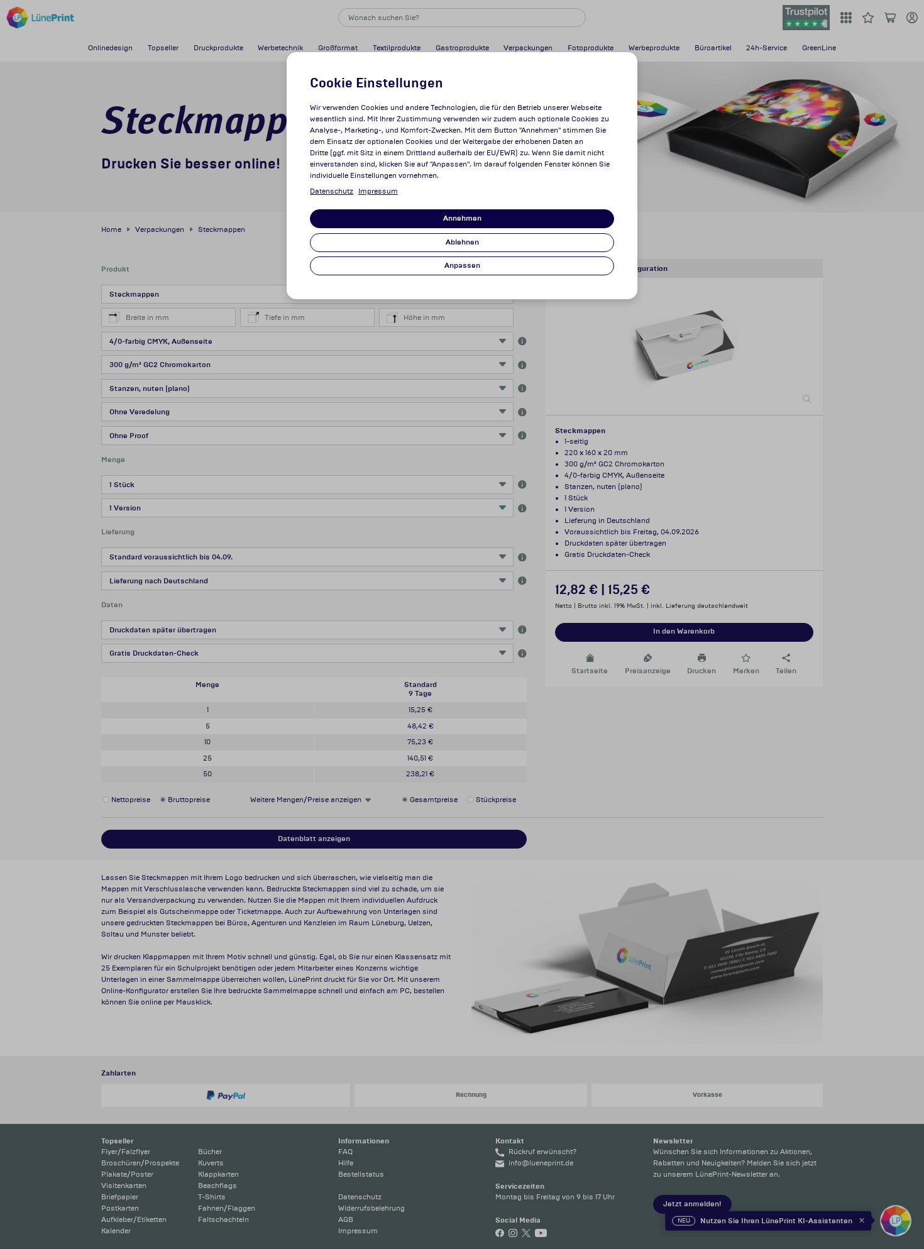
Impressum (378, 191)
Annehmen (462, 218)
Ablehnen (462, 242)
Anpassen (462, 265)
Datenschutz (331, 191)
